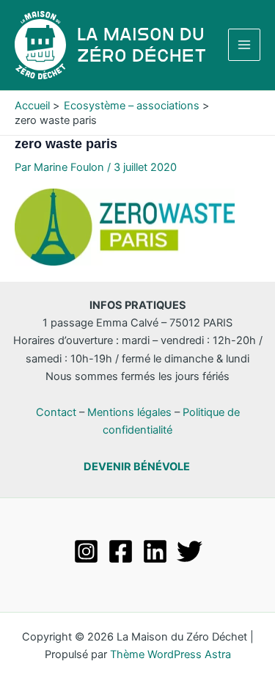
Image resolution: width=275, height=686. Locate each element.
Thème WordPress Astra (170, 654)
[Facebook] (120, 551)
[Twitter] (189, 551)
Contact (56, 412)
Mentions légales (129, 412)
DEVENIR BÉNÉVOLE (137, 466)
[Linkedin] (155, 551)
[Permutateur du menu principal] (244, 45)
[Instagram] (86, 551)
